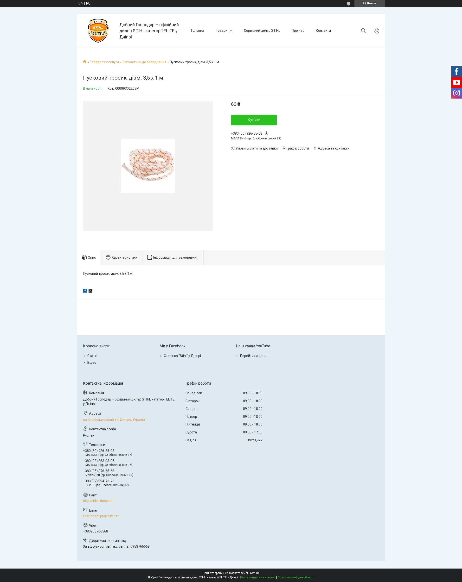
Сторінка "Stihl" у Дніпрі (182, 356)
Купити (254, 120)
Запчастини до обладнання (144, 62)
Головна (197, 30)
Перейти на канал (254, 356)
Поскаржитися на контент (258, 577)
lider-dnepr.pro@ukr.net (101, 516)
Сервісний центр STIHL (262, 30)
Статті (92, 356)
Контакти (323, 30)
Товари (221, 30)
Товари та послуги (104, 62)
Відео (91, 362)
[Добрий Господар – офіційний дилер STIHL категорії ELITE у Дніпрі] (99, 31)
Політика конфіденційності (296, 577)
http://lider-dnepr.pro (99, 501)
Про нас (298, 30)
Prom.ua (254, 573)
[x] (90, 291)
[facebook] (85, 291)
